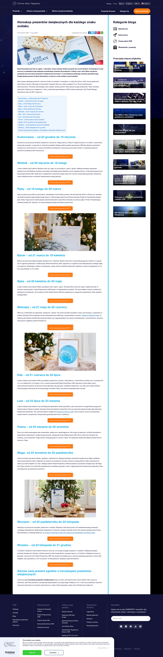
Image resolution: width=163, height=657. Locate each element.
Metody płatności (92, 615)
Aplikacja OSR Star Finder (90, 315)
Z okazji (128, 3)
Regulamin (128, 649)
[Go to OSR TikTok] (126, 626)
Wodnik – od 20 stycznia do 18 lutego (30, 101)
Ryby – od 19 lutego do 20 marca (29, 103)
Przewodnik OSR (23, 33)
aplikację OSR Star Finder (54, 532)
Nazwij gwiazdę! (141, 11)
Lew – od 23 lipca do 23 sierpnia (29, 117)
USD (136, 3)
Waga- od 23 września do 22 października (32, 122)
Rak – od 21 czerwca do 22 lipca (29, 114)
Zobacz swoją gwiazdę (36, 11)
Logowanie (90, 611)
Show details (102, 648)
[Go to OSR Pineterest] (140, 626)
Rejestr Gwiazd (67, 611)
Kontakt (15, 612)
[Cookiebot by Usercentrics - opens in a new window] (10, 652)
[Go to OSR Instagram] (121, 626)
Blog (120, 3)
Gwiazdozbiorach (92, 625)
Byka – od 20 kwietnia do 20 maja (29, 109)
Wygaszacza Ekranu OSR (64, 412)
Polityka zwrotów (92, 622)
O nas (115, 3)
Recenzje (16, 625)
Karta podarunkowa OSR (45, 624)
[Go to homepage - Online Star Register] (26, 4)
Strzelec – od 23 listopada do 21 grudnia (31, 127)
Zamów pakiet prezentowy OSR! (59, 156)
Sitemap (137, 649)
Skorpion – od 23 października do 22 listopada (33, 125)
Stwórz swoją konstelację (62, 11)
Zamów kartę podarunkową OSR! (60, 301)
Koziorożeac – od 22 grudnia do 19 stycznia (33, 98)
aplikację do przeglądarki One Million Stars (80, 532)
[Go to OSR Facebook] (131, 626)
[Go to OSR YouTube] (135, 626)
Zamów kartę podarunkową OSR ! (59, 538)
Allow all (32, 652)
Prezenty (16, 11)
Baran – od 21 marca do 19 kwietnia (30, 106)
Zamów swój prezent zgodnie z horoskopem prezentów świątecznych (41, 130)
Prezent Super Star (43, 620)
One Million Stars (67, 626)
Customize (52, 652)
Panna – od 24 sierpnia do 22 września (31, 119)
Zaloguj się (124, 11)
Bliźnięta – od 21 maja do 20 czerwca (31, 111)
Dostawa (89, 618)
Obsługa (108, 3)
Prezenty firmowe (108, 11)
